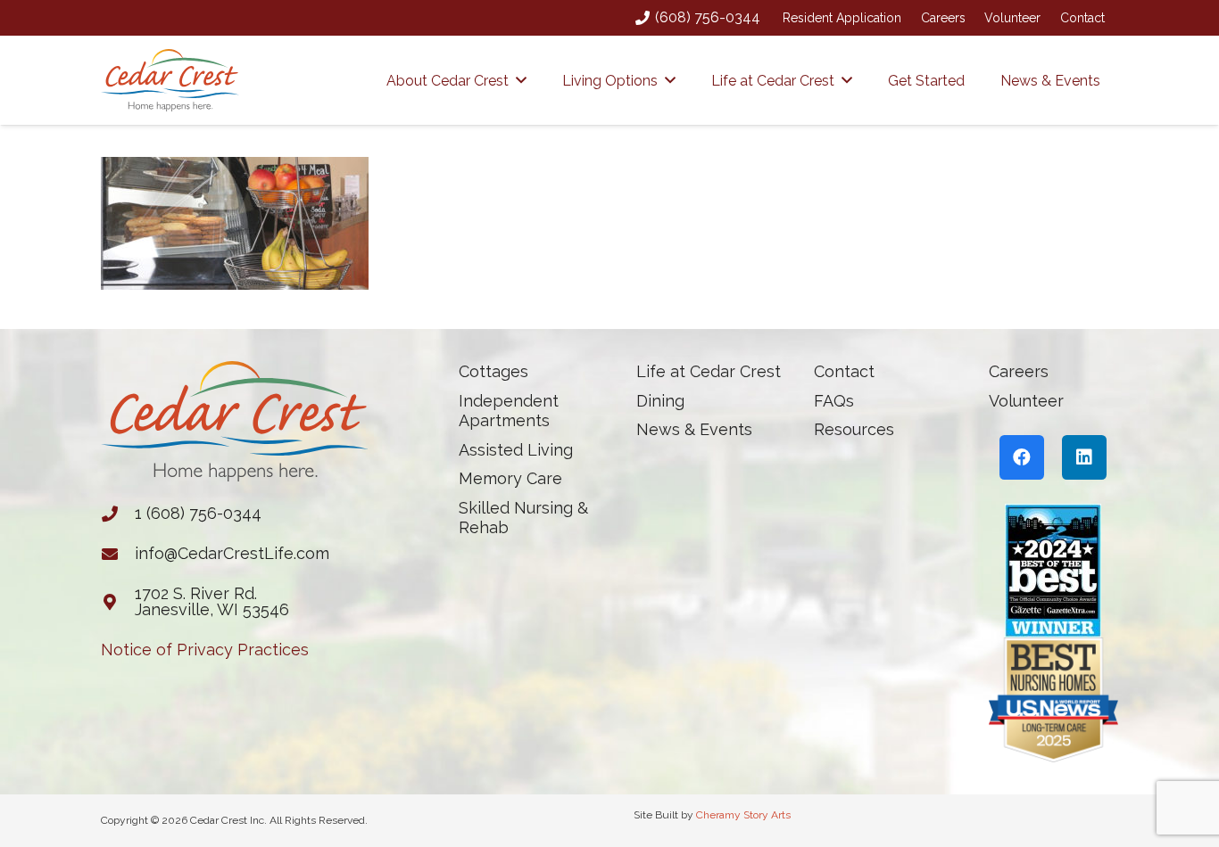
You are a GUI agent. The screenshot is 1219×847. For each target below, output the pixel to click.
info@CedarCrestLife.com (232, 553)
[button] (521, 79)
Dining (660, 400)
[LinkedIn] (1084, 457)
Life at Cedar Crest (708, 371)
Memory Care (510, 478)
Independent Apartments (509, 411)
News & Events (694, 429)
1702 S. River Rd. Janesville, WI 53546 (212, 601)
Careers (943, 18)
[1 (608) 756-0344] (118, 514)
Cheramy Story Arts (743, 815)
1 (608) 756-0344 (198, 513)
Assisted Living (516, 449)
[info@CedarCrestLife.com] (118, 554)
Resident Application (842, 18)
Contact (1082, 18)
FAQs (834, 400)
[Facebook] (1021, 457)
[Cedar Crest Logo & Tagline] (170, 80)
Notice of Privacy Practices (205, 649)
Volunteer (1012, 18)
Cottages (493, 371)
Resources (854, 429)
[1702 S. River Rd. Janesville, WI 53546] (118, 602)
